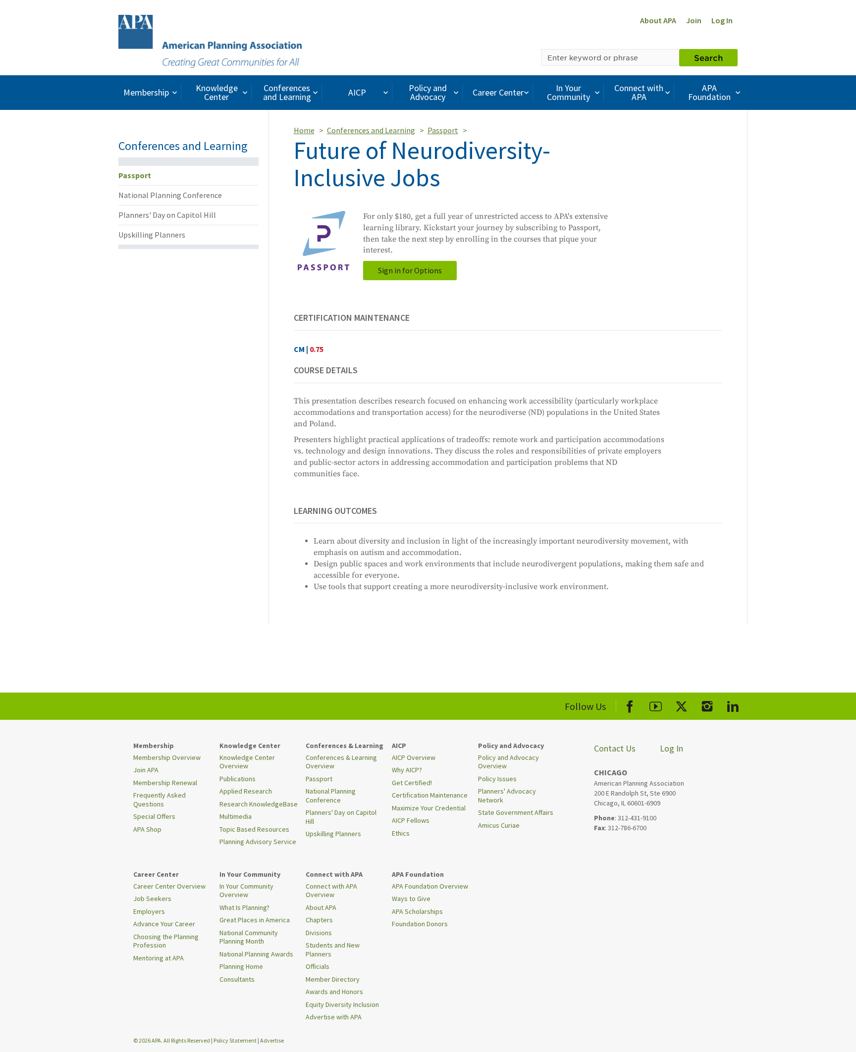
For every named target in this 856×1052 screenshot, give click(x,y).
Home (304, 130)
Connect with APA (638, 92)
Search (708, 57)
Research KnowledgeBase (258, 804)
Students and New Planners (333, 949)
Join (693, 20)
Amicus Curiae (499, 825)
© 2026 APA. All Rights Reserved (172, 1040)
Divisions (319, 932)
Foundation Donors (420, 923)
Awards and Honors (334, 991)
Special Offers (154, 816)
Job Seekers (152, 898)
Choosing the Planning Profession (166, 941)
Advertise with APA (334, 1016)
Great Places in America (254, 919)
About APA (658, 20)
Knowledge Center (217, 92)
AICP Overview (413, 757)
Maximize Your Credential (429, 807)
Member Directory (333, 979)
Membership (146, 92)
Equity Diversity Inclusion (342, 1004)
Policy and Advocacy (428, 92)
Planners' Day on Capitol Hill (167, 215)
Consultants (237, 979)
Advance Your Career (164, 923)
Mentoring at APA (158, 957)
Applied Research (245, 791)
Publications (237, 778)
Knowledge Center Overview (247, 762)
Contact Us (615, 748)
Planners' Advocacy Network (507, 795)
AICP (357, 92)
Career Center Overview (169, 886)
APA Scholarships (417, 911)
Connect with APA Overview (331, 891)
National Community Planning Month (248, 937)
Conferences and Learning (287, 92)
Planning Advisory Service (257, 841)
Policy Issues (497, 778)
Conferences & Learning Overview (341, 762)
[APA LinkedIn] (733, 705)
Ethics (401, 833)
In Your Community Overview (246, 891)
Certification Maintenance (430, 795)
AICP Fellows (410, 820)
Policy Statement (235, 1040)
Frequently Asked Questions (159, 799)
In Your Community (568, 92)
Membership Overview (167, 757)
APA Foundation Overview (430, 886)
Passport (134, 175)
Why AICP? (407, 769)
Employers (149, 911)
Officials (317, 966)
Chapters (319, 919)
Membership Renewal (165, 782)
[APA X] (681, 705)
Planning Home (241, 966)
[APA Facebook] (630, 705)
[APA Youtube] (655, 705)
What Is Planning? (244, 907)
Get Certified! (412, 782)
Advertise (272, 1040)
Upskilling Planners (151, 235)
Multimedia (235, 816)
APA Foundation (709, 92)
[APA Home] (210, 40)
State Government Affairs (515, 812)
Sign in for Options (410, 270)
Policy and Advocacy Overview (508, 762)
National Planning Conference (170, 195)
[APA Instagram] (707, 705)
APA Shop (147, 829)
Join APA (146, 769)
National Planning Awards (256, 954)
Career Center (498, 92)
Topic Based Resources (254, 829)
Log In (722, 20)
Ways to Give (411, 898)
